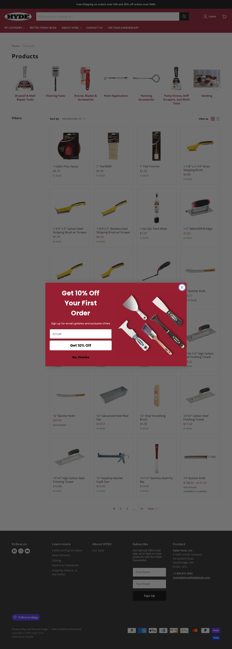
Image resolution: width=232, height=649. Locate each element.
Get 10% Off (80, 345)
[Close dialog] (182, 287)
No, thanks (80, 357)
